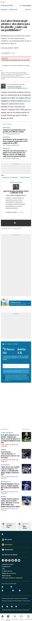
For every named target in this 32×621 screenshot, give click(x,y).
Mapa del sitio (6, 575)
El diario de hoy (7, 571)
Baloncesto (13, 9)
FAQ (3, 569)
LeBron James (17, 101)
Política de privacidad (7, 598)
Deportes (4, 9)
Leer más (20, 212)
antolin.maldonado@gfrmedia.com (17, 88)
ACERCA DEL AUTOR (16, 182)
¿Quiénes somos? (8, 564)
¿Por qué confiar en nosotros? (12, 578)
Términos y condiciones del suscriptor (12, 600)
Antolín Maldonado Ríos (16, 191)
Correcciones (26, 600)
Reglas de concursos (9, 573)
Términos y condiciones (20, 598)
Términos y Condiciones (15, 375)
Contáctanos (6, 566)
